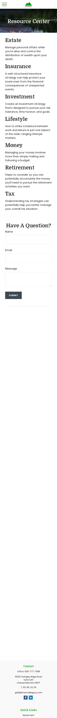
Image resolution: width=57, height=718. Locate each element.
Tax (10, 194)
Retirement (19, 168)
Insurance (18, 66)
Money (14, 145)
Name (9, 231)
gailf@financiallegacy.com (28, 692)
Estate (13, 40)
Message (11, 268)
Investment (20, 97)
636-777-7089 (32, 671)
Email (8, 250)
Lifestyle (16, 119)
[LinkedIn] (31, 698)
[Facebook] (26, 698)
